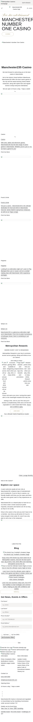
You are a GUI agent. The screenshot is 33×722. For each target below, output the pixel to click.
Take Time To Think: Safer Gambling (12, 708)
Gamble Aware (5, 711)
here (19, 642)
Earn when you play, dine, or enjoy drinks (11, 373)
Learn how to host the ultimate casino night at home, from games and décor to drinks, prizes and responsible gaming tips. (16, 573)
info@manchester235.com (9, 680)
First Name (4, 601)
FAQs (2, 659)
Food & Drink (5, 202)
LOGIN (30, 8)
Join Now (17, 411)
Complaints (8, 659)
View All (16, 592)
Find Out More (5, 152)
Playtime (3, 265)
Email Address (5, 623)
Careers (11, 661)
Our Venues (26, 2)
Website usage (5, 663)
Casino (7, 34)
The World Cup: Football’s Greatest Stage (16, 554)
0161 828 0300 (5, 676)
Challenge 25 (26, 711)
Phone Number (5, 615)
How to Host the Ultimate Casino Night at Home (16, 568)
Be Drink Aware (16, 711)
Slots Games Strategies (16, 579)
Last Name (4, 608)
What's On (4, 329)
